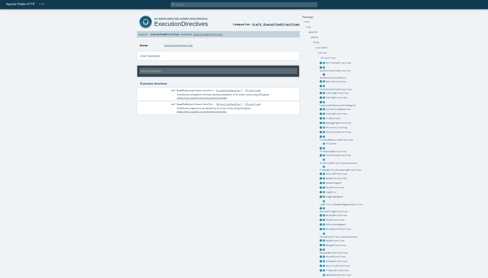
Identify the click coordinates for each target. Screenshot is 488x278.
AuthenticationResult (333, 77)
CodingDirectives (336, 97)
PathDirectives (335, 240)
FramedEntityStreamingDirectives (340, 170)
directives (202, 18)
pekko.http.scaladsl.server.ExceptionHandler (202, 98)
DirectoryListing (336, 127)
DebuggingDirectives (338, 123)
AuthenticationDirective (335, 70)
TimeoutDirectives (337, 270)
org (156, 18)
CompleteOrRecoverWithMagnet (338, 105)
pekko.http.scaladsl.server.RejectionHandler (201, 111)
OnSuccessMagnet (336, 224)
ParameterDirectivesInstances (338, 237)
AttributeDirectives (338, 63)
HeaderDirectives (336, 178)
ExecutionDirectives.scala (178, 45)
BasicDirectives (336, 81)
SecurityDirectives (338, 265)
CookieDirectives (336, 113)
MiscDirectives (335, 220)
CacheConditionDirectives (336, 89)
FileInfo (331, 143)
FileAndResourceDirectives (336, 140)
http (177, 18)
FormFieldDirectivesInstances (338, 163)
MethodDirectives (336, 215)
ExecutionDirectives (338, 132)
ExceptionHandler (228, 90)
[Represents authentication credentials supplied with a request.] (324, 118)
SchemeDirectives (336, 261)
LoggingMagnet (334, 196)
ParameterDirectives (338, 229)
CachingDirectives (337, 93)
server (192, 18)
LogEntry (331, 192)
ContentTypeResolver (338, 109)
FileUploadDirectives (333, 151)
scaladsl (184, 18)
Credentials (333, 118)
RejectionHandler (228, 104)
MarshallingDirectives (334, 211)
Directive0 (253, 90)
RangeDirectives (336, 245)
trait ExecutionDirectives (276, 24)
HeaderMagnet (334, 183)
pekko (170, 18)
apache (162, 18)
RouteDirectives (336, 256)
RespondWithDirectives (334, 253)
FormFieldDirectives (338, 155)
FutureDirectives (336, 173)
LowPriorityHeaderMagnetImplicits (341, 204)
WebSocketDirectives (338, 275)
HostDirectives (335, 187)
